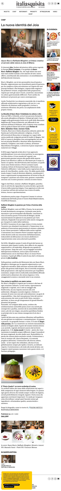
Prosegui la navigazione (11, 485)
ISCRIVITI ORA (53, 146)
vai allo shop (53, 120)
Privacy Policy (9, 487)
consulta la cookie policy (13, 478)
